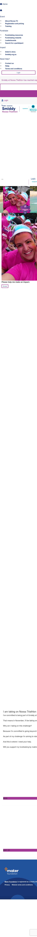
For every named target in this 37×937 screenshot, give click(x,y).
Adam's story (10, 52)
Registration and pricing (14, 23)
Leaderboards (10, 40)
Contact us (9, 63)
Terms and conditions (13, 68)
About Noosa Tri (11, 21)
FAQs (7, 66)
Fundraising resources (14, 35)
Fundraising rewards (13, 37)
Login (18, 73)
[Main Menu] (2, 179)
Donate (5, 286)
